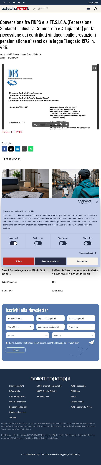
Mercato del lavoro (19, 54)
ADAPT (16, 57)
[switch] (38, 243)
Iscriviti (15, 349)
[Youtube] (24, 2)
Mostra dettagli (86, 253)
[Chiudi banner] (97, 202)
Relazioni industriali (34, 54)
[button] (95, 8)
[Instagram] (14, 2)
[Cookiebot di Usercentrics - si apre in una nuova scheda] (79, 202)
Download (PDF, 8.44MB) (12, 131)
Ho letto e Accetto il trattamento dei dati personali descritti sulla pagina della (44, 342)
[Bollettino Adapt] (25, 8)
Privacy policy (62, 454)
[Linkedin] (19, 2)
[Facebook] (4, 2)
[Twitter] (9, 2)
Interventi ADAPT (6, 54)
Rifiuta (19, 261)
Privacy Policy (73, 342)
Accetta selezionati (50, 261)
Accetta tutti (82, 261)
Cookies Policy (74, 454)
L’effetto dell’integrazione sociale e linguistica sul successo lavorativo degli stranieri (75, 272)
